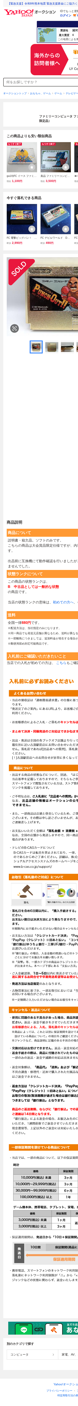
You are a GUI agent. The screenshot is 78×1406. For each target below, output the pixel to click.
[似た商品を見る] (14, 328)
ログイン (65, 15)
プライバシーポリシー (59, 1390)
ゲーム (58, 93)
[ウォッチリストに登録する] (31, 167)
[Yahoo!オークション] (30, 10)
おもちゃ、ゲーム (40, 93)
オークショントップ (15, 93)
